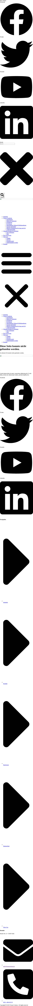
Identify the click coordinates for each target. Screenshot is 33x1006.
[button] (16, 279)
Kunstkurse (9, 222)
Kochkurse (9, 224)
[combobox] (7, 144)
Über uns (5, 237)
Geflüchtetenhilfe (10, 229)
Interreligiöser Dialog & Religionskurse (16, 225)
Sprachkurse (9, 219)
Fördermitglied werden (12, 242)
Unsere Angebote (7, 218)
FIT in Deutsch (10, 232)
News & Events (7, 235)
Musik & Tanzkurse (11, 221)
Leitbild (8, 238)
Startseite (5, 216)
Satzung (8, 239)
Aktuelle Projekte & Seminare (10, 231)
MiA (7, 234)
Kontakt (5, 244)
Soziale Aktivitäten (11, 226)
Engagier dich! (10, 241)
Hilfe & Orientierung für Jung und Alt (16, 228)
